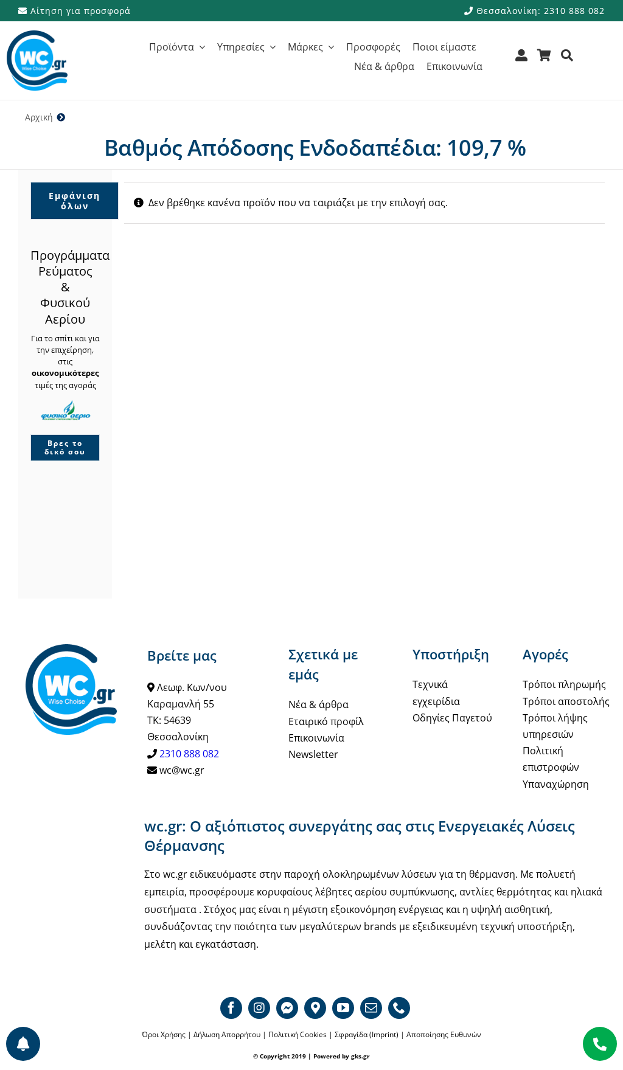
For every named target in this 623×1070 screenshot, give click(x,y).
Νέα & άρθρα (318, 704)
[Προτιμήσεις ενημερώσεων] (23, 1044)
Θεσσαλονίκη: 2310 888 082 (539, 10)
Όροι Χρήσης (164, 1034)
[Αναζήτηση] (567, 59)
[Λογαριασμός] (521, 59)
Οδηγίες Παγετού (452, 717)
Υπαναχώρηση (556, 784)
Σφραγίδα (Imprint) (367, 1034)
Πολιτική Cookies (297, 1034)
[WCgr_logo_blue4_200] (37, 35)
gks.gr (360, 1056)
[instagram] (259, 1008)
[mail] (371, 1008)
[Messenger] (287, 1008)
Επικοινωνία (316, 738)
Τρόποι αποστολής (566, 701)
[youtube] (343, 1008)
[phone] (399, 1008)
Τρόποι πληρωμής (564, 684)
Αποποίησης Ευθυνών (443, 1034)
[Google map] (315, 1008)
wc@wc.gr (181, 770)
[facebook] (231, 1008)
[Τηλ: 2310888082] (600, 1044)
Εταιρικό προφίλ (326, 721)
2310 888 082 (189, 753)
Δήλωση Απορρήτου (226, 1034)
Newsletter (313, 754)
